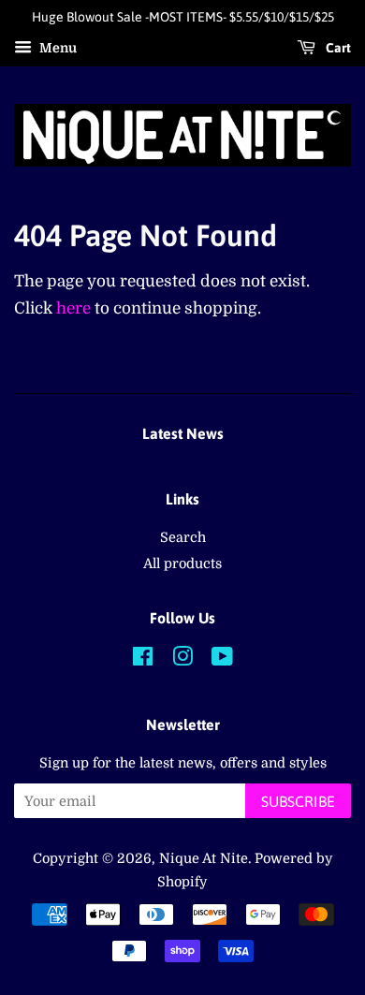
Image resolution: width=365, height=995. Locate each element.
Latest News (183, 433)
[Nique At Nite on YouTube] (222, 659)
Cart (337, 47)
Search (183, 537)
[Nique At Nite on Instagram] (182, 659)
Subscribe (298, 801)
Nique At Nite (203, 858)
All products (182, 563)
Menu (56, 47)
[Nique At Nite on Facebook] (142, 659)
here (73, 308)
